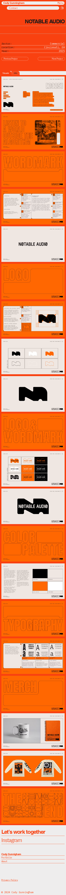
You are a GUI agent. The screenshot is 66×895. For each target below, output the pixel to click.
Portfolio (6, 857)
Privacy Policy (9, 880)
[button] (61, 8)
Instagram (11, 839)
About (4, 861)
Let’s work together (23, 832)
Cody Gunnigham (11, 854)
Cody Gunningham (14, 2)
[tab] (5, 73)
